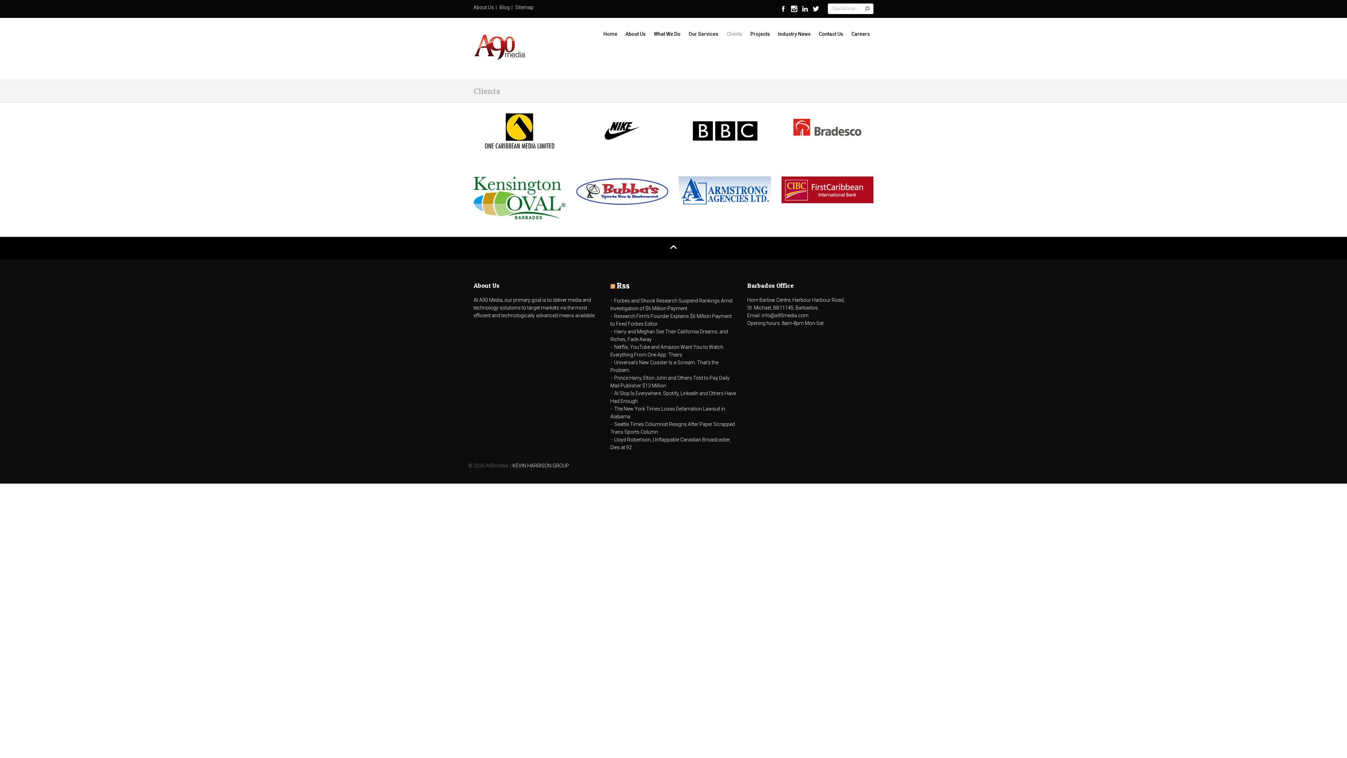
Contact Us (831, 34)
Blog (505, 7)
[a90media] (500, 48)
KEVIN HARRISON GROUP (540, 465)
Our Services (703, 34)
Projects (760, 34)
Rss (623, 285)
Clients (734, 34)
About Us (484, 7)
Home (610, 34)
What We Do (667, 34)
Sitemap (524, 7)
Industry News (794, 34)
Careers (860, 34)
